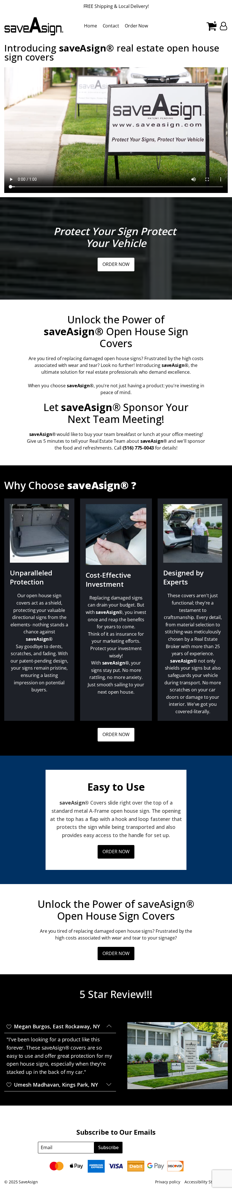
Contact (111, 26)
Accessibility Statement (206, 1181)
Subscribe (108, 1147)
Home (90, 26)
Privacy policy (167, 1181)
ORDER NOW (115, 264)
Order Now (136, 26)
